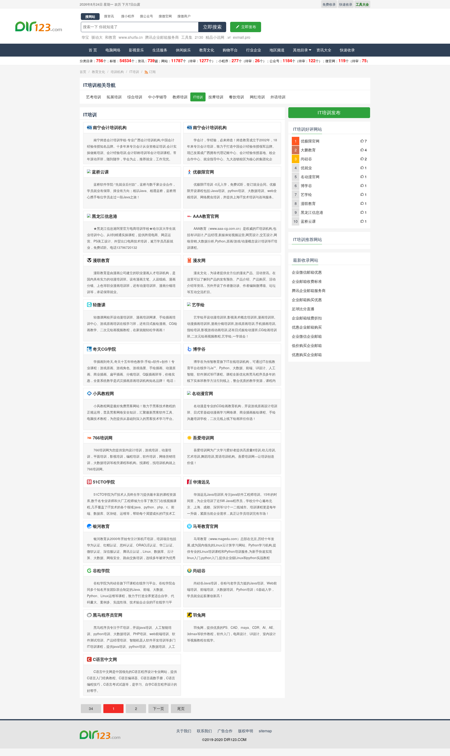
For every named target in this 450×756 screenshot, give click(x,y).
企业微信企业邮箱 (307, 336)
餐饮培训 (236, 97)
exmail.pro (241, 37)
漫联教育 (101, 260)
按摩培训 (215, 97)
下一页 (158, 708)
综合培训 (134, 97)
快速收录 (345, 4)
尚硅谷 (199, 571)
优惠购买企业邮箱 (307, 354)
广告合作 (225, 730)
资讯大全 (323, 50)
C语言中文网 (105, 659)
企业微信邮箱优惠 (307, 272)
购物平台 (230, 50)
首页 (83, 71)
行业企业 (253, 50)
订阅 (152, 71)
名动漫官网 (202, 393)
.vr (229, 37)
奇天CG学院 (104, 349)
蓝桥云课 (100, 172)
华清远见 (201, 482)
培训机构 (117, 71)
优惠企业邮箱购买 (307, 327)
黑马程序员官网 (107, 615)
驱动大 (97, 37)
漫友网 (199, 260)
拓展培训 (114, 97)
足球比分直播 (303, 308)
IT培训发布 (329, 112)
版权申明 (245, 730)
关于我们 (183, 730)
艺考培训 (93, 97)
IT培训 (134, 71)
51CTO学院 (104, 482)
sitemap (265, 730)
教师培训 (180, 97)
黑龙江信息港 (104, 216)
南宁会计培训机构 (110, 127)
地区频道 (277, 50)
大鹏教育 (308, 150)
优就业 (306, 167)
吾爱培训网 (203, 438)
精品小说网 (215, 37)
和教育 (110, 37)
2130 (199, 37)
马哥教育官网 (205, 526)
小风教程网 (103, 393)
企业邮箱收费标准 (307, 281)
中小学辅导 (157, 97)
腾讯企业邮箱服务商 (162, 37)
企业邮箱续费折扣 (307, 318)
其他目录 (300, 50)
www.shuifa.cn (131, 37)
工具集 (186, 37)
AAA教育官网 (206, 216)
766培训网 (102, 438)
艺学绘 (198, 305)
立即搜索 (212, 27)
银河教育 (101, 526)
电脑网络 (112, 50)
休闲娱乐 (183, 50)
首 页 (93, 50)
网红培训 (257, 97)
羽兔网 (199, 615)
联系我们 (204, 730)
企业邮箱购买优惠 (307, 299)
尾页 (181, 708)
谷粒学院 (101, 571)
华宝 (85, 37)
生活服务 (159, 50)
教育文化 (206, 50)
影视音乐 (136, 50)
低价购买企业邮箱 (307, 345)
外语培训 (277, 97)
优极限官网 (203, 172)
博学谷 (199, 349)
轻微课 (99, 305)
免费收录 (329, 4)
